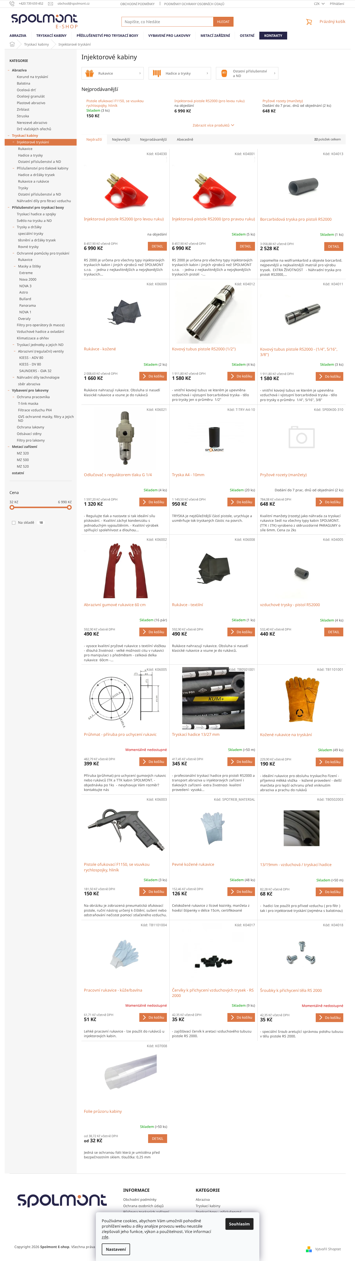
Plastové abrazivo (31, 102)
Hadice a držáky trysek (36, 174)
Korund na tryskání (32, 76)
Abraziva (19, 70)
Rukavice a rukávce (33, 181)
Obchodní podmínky (137, 4)
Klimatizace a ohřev (33, 338)
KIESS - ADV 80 (31, 357)
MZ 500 (23, 459)
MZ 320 (23, 453)
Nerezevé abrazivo (32, 122)
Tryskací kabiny (25, 135)
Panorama (27, 305)
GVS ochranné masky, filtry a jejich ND (46, 418)
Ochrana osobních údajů (143, 1205)
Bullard (25, 298)
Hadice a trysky (30, 155)
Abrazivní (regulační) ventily (41, 351)
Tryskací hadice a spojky (36, 214)
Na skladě (30, 522)
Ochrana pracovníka (33, 396)
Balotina (23, 83)
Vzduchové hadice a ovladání (40, 331)
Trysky (23, 188)
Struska (23, 116)
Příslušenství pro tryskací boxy (38, 207)
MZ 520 (23, 466)
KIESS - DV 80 (30, 364)
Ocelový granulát (31, 96)
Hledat (223, 21)
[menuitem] (18, 35)
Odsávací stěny (29, 433)
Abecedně (185, 139)
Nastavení (116, 1249)
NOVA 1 (25, 312)
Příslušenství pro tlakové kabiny (42, 168)
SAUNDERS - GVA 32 (35, 370)
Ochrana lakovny (30, 427)
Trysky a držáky (29, 227)
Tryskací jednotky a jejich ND (40, 344)
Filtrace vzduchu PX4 (35, 410)
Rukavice (25, 148)
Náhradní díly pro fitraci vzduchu (44, 200)
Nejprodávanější (153, 139)
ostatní (18, 473)
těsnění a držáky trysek (37, 240)
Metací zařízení (24, 446)
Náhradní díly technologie (38, 377)
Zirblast (23, 109)
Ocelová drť (26, 90)
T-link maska (28, 403)
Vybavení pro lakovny (30, 390)
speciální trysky (30, 233)
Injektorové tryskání (33, 142)
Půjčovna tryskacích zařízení (146, 1212)
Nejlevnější (121, 139)
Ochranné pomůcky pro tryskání (43, 253)
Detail (157, 246)
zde (105, 1237)
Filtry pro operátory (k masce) (40, 325)
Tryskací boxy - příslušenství (218, 1212)
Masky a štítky (29, 266)
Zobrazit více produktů (211, 125)
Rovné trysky (28, 246)
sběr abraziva (29, 384)
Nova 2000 (27, 279)
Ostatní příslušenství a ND (39, 161)
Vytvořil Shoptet (328, 1248)
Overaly (24, 318)
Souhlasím (239, 1224)
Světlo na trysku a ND (34, 220)
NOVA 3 (25, 286)
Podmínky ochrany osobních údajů (194, 4)
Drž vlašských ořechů (34, 129)
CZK (317, 3)
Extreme (26, 272)
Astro (23, 292)
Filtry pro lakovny (31, 440)
